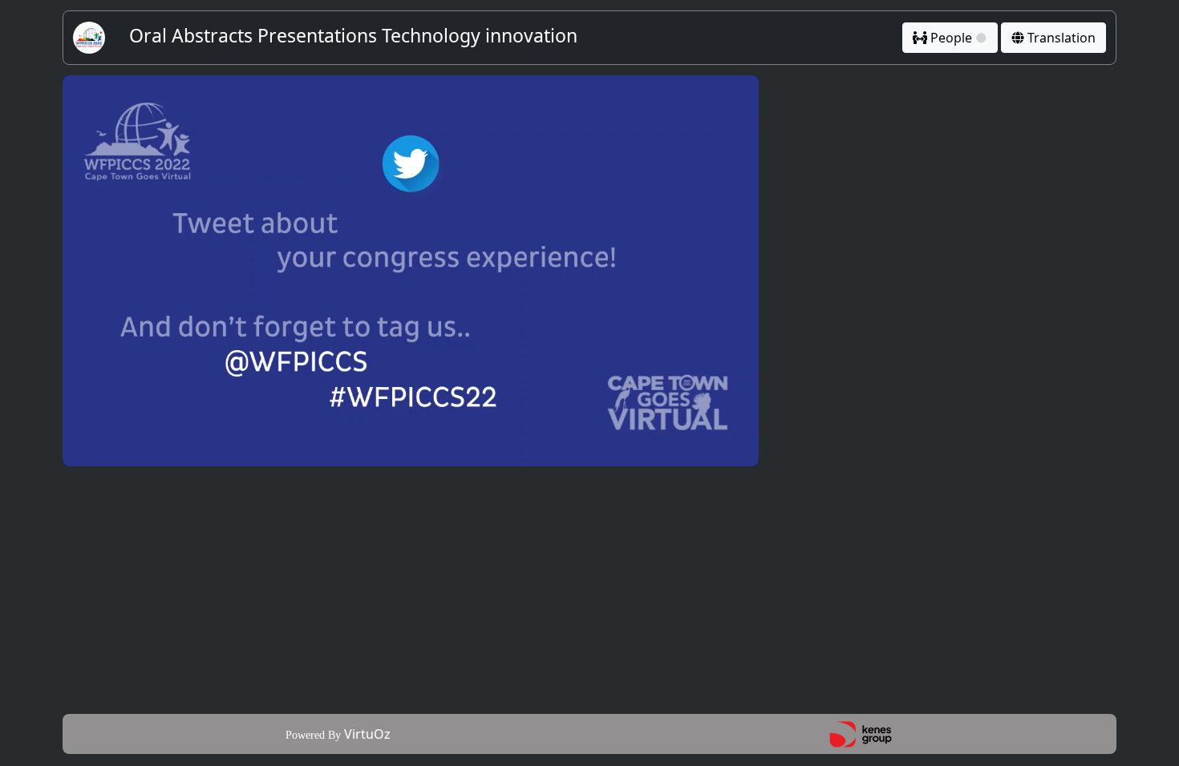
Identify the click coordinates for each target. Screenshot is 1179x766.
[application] (411, 270)
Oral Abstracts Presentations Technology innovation (353, 35)
